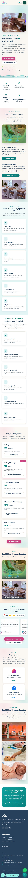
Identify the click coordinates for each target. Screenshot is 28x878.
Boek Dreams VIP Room (14, 533)
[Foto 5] (16, 30)
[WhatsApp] (9, 827)
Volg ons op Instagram (15, 642)
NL (18, 2)
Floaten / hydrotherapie (7, 837)
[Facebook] (3, 827)
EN (21, 2)
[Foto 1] (11, 30)
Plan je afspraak (9, 58)
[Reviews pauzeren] (25, 633)
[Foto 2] (12, 30)
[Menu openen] (24, 2)
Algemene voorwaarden (7, 873)
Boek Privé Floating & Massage (14, 493)
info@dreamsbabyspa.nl (9, 860)
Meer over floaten (9, 158)
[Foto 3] (13, 30)
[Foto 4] (15, 30)
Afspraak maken (6, 846)
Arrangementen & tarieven (8, 841)
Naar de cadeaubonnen (15, 803)
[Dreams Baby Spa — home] (4, 2)
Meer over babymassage (11, 175)
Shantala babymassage (7, 839)
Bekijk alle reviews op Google (14, 639)
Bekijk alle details (13, 541)
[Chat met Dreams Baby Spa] (25, 875)
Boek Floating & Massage (14, 474)
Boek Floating (14, 454)
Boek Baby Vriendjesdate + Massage (12, 513)
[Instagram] (6, 827)
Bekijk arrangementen (9, 62)
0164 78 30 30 (7, 858)
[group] (14, 627)
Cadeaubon (4, 844)
